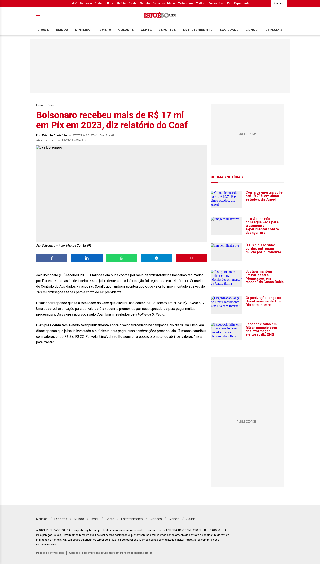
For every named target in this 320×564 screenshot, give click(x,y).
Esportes (158, 3)
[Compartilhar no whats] (121, 258)
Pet (229, 3)
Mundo (62, 30)
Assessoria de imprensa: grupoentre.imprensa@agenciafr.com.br (110, 552)
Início (39, 105)
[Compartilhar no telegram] (156, 258)
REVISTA (104, 30)
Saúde (121, 3)
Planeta (144, 3)
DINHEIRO (83, 30)
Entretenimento (198, 30)
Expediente (241, 3)
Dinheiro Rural (104, 3)
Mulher (201, 3)
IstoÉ (74, 3)
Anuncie (279, 3)
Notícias (41, 519)
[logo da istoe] (160, 15)
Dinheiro (86, 3)
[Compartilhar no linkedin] (86, 258)
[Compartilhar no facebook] (51, 258)
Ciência (252, 30)
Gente (132, 3)
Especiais (274, 30)
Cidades (156, 519)
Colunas (126, 30)
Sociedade (229, 30)
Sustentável (216, 3)
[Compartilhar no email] (191, 258)
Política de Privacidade (50, 552)
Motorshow (185, 3)
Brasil (43, 30)
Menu (171, 3)
